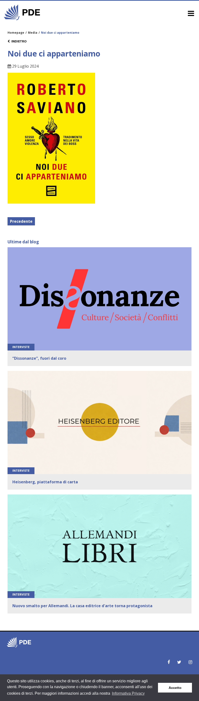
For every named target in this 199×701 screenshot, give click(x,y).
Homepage (16, 33)
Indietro (19, 41)
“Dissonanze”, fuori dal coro (39, 358)
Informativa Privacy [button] (128, 693)
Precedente (21, 221)
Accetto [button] (175, 688)
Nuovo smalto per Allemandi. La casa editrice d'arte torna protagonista (82, 605)
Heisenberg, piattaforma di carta (45, 482)
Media (32, 33)
